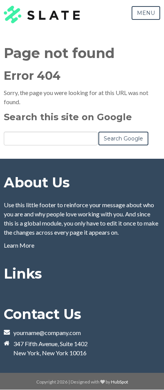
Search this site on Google (68, 116)
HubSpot (119, 382)
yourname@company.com (47, 332)
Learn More (19, 245)
